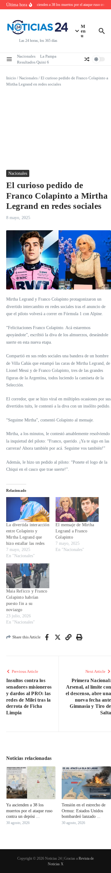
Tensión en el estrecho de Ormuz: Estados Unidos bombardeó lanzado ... (83, 810)
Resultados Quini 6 (33, 62)
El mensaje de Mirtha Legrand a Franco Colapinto (75, 531)
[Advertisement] (55, 128)
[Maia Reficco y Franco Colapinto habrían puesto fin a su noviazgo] (27, 575)
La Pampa (48, 56)
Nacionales (26, 56)
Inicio (11, 78)
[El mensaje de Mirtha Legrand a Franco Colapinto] (77, 509)
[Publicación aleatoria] (86, 59)
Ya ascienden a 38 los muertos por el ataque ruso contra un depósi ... (29, 810)
